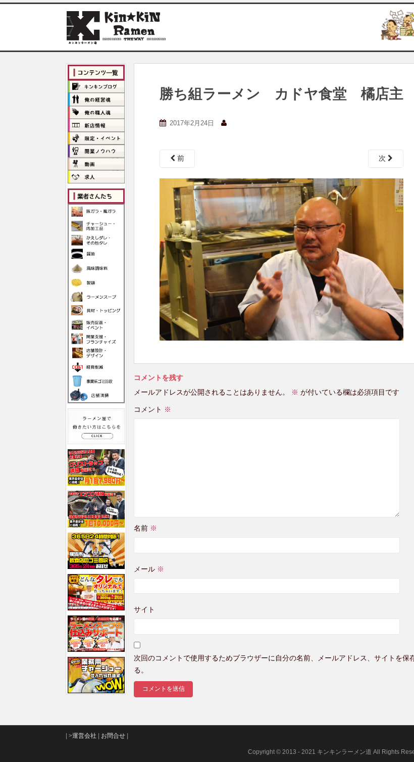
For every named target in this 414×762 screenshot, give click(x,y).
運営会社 (84, 735)
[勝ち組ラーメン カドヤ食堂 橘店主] (281, 259)
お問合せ (113, 735)
